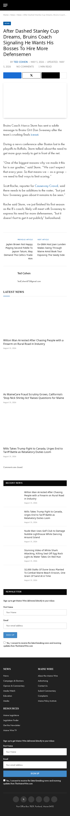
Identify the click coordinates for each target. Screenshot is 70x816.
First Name (8, 606)
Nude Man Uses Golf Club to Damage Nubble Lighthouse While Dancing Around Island (44, 534)
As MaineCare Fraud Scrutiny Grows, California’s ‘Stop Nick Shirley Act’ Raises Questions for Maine (33, 396)
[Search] (65, 5)
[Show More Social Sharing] (64, 75)
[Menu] (5, 5)
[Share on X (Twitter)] (31, 75)
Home (5, 15)
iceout (34, 134)
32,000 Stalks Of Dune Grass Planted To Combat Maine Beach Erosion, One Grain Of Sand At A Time (44, 572)
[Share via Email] (51, 75)
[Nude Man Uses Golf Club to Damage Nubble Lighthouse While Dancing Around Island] (12, 535)
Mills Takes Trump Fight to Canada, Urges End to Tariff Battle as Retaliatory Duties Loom (33, 450)
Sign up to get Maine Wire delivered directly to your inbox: (29, 600)
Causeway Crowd (46, 186)
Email (5, 620)
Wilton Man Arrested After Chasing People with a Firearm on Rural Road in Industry (33, 342)
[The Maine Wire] (36, 5)
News (12, 15)
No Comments (25, 67)
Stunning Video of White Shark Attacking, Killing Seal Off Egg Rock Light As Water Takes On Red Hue (43, 553)
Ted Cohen (21, 62)
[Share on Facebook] (12, 75)
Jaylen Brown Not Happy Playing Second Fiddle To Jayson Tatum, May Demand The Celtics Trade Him (18, 251)
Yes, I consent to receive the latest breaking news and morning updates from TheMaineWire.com (32, 644)
